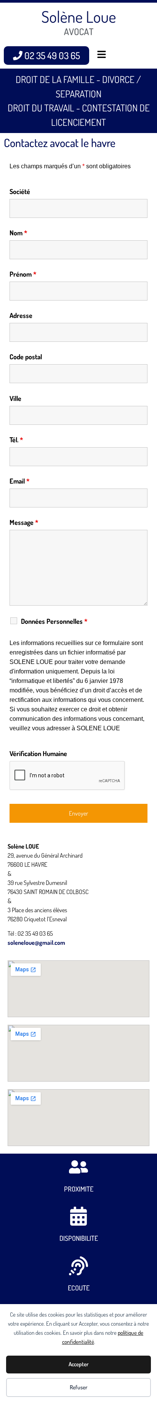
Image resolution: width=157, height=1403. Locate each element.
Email (20, 481)
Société (20, 191)
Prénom (23, 274)
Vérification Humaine (38, 753)
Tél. (16, 439)
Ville (15, 398)
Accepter (78, 1364)
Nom (18, 232)
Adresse (21, 315)
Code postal (26, 356)
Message (24, 522)
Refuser (78, 1387)
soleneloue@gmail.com (36, 942)
